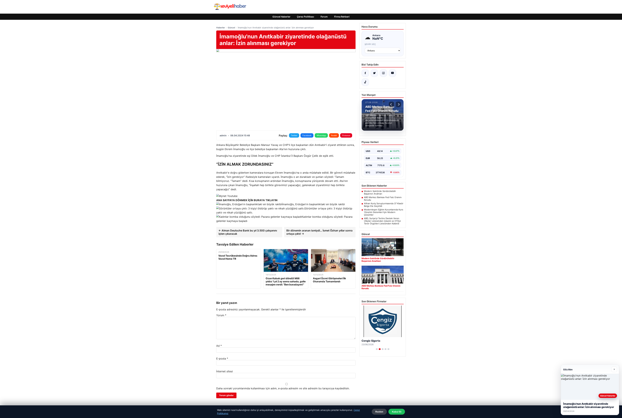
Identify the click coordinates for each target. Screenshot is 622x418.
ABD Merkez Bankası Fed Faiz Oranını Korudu (383, 198)
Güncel (231, 27)
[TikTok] (365, 82)
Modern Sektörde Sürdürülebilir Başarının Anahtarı (380, 192)
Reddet (379, 411)
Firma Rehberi (342, 16)
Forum (324, 16)
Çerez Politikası (305, 16)
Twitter (294, 135)
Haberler (220, 27)
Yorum (221, 315)
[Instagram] (383, 73)
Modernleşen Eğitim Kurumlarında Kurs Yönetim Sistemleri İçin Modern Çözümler (383, 212)
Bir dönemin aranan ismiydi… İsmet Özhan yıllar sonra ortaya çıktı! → (319, 232)
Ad (219, 345)
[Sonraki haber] (398, 104)
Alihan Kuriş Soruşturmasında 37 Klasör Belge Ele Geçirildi (383, 204)
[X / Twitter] (374, 73)
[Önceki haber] (391, 104)
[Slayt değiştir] (377, 349)
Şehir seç (370, 44)
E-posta (222, 358)
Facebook (306, 135)
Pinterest (346, 135)
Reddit (334, 135)
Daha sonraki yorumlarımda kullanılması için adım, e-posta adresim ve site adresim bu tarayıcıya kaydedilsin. (283, 388)
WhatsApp (321, 135)
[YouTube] (392, 73)
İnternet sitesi (224, 371)
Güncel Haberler (281, 16)
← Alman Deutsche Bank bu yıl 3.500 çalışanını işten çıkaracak (248, 232)
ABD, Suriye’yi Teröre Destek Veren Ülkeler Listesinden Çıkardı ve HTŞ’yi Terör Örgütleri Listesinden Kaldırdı (382, 221)
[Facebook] (365, 73)
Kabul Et (396, 411)
